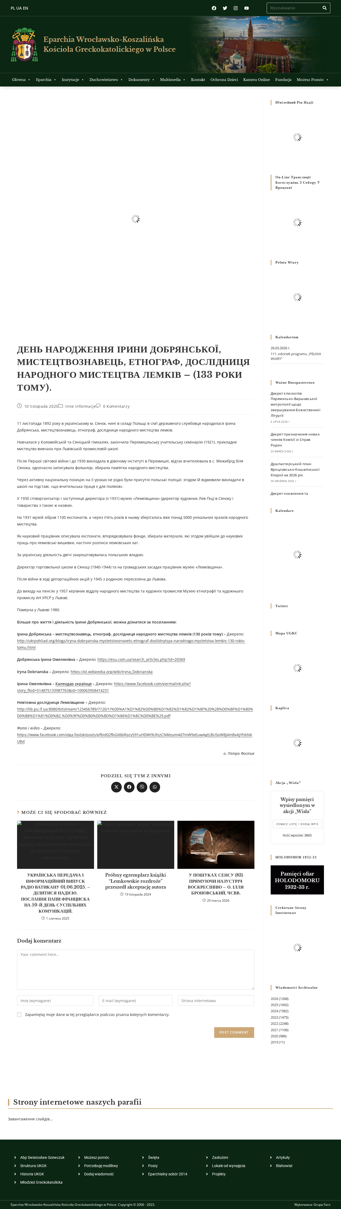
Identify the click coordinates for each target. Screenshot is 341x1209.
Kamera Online (256, 79)
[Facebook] (214, 8)
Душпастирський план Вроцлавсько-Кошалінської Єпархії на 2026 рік (295, 469)
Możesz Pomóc (310, 79)
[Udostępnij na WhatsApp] (154, 787)
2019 (274, 1042)
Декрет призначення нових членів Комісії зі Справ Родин (295, 440)
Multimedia (170, 79)
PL (13, 8)
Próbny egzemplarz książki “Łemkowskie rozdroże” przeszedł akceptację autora (135, 881)
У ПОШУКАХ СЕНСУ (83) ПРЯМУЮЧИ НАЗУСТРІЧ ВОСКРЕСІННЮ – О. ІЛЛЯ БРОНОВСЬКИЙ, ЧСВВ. (216, 884)
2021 (274, 1029)
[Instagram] (236, 8)
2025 (274, 1004)
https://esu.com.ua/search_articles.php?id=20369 (141, 659)
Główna (19, 79)
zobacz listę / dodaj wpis (297, 824)
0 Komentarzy (116, 406)
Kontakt (198, 79)
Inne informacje (80, 406)
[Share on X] (116, 787)
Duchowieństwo (104, 79)
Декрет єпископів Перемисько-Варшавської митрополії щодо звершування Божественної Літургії (295, 404)
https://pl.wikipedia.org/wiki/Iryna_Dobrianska (112, 671)
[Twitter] (225, 8)
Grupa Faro (322, 1204)
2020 (274, 1036)
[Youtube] (246, 8)
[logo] (24, 44)
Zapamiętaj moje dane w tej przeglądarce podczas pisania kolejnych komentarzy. (97, 1014)
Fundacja (283, 79)
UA (19, 8)
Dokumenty (139, 79)
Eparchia (43, 79)
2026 (274, 998)
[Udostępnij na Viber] (142, 787)
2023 (274, 1017)
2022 (274, 1023)
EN (25, 8)
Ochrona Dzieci (224, 79)
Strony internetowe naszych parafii (77, 1102)
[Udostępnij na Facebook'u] (129, 787)
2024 (274, 1010)
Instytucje (70, 79)
